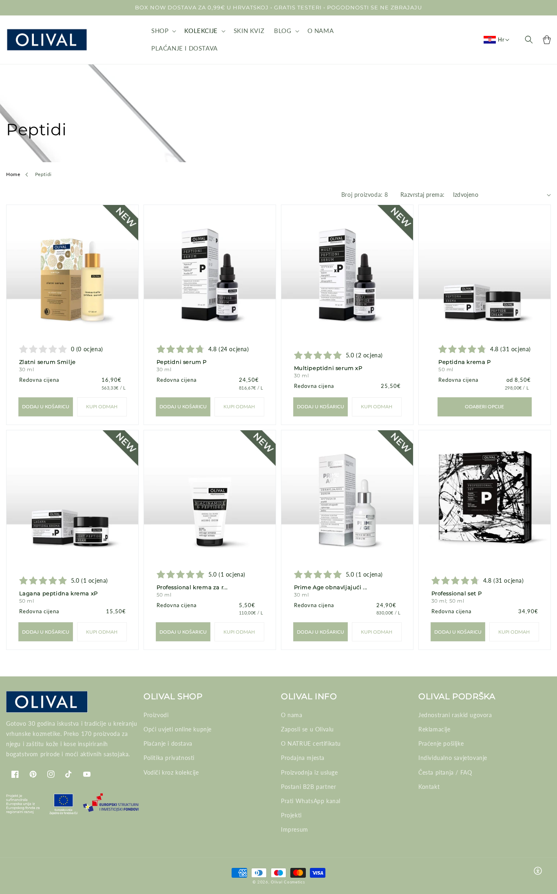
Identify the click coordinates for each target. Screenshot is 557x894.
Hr (501, 39)
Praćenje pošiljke (441, 743)
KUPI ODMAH (101, 406)
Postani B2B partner (308, 786)
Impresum (294, 829)
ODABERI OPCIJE (484, 406)
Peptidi (43, 174)
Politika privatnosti (169, 757)
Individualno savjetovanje (452, 757)
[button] (162, 31)
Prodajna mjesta (303, 757)
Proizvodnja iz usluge (309, 772)
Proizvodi (156, 714)
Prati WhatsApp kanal (310, 800)
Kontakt (429, 786)
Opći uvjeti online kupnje (178, 729)
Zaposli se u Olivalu (307, 729)
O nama (292, 714)
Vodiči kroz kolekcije (171, 772)
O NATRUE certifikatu (311, 743)
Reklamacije (434, 729)
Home (13, 174)
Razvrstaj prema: (422, 194)
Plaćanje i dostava (168, 743)
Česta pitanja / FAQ (445, 772)
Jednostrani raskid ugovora (455, 714)
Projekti (291, 815)
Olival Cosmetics (288, 881)
